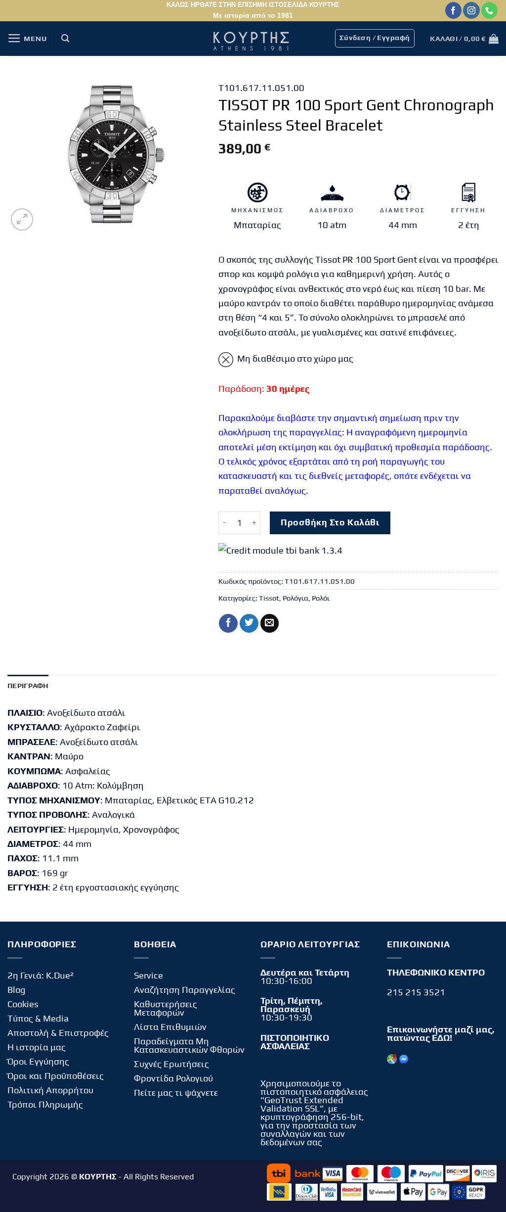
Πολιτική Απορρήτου (50, 1090)
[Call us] (489, 10)
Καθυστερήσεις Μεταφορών (165, 1008)
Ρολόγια (295, 598)
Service (148, 975)
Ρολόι (321, 598)
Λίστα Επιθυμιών (170, 1027)
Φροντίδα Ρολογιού (173, 1078)
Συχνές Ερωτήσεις (171, 1064)
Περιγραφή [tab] (28, 685)
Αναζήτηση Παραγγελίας (184, 989)
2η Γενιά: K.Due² (40, 975)
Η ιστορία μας (36, 1047)
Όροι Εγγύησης (38, 1061)
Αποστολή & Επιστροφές (58, 1032)
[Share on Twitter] (249, 623)
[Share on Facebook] (228, 623)
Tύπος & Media (38, 1018)
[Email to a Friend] (269, 623)
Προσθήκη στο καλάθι (330, 522)
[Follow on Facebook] (453, 10)
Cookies (23, 1004)
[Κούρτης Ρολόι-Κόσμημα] (253, 38)
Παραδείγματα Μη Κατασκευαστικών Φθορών (189, 1045)
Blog (16, 989)
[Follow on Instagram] (471, 10)
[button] (26, 38)
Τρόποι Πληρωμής (45, 1104)
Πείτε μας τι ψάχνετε (176, 1092)
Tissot (269, 598)
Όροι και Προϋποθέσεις (55, 1076)
